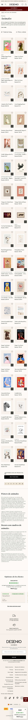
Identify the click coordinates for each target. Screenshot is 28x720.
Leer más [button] (3, 27)
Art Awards (10, 691)
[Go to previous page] (5, 483)
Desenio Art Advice (19, 667)
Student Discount (8, 684)
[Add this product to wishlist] (12, 38)
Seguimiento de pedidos (21, 672)
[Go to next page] (22, 483)
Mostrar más (14, 477)
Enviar (14, 657)
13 (19, 483)
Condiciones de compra (21, 674)
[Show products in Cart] (25, 4)
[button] (20, 713)
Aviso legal (10, 672)
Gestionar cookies (19, 686)
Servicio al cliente (19, 669)
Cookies (17, 677)
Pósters (8, 12)
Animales (14, 12)
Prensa (11, 669)
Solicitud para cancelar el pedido (21, 683)
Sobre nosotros (9, 667)
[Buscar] (5, 4)
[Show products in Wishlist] (22, 4)
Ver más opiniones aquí (14, 606)
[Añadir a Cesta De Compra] (12, 52)
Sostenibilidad (9, 677)
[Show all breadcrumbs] (2, 12)
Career (11, 674)
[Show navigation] (2, 4)
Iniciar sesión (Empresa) (7, 693)
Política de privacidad (17, 660)
